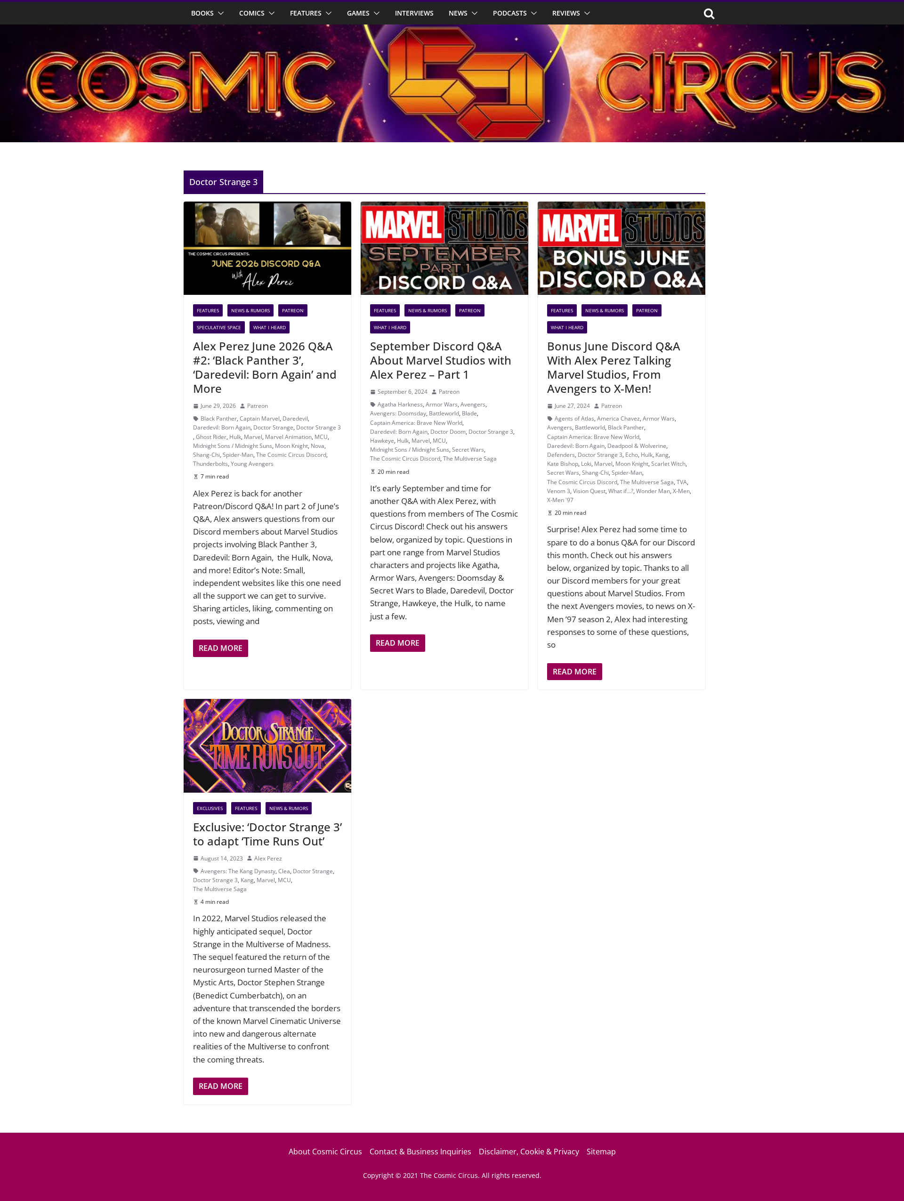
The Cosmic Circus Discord (291, 455)
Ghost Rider (211, 437)
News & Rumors (250, 310)
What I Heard (269, 327)
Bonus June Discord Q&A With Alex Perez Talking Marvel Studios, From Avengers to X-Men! (613, 367)
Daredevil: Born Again (221, 427)
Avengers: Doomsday (398, 413)
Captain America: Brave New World (416, 423)
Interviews (414, 12)
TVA (682, 482)
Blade (469, 413)
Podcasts (510, 12)
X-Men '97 (560, 500)
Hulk (235, 437)
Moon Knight (291, 446)
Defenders (561, 455)
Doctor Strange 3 (318, 427)
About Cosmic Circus (325, 1151)
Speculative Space (219, 327)
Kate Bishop (562, 464)
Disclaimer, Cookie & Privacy (529, 1151)
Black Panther (219, 418)
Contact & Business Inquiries (420, 1151)
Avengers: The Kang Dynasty (238, 871)
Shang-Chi (206, 455)
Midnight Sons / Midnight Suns (232, 446)
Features (306, 12)
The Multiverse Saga (470, 458)
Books (202, 12)
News (458, 12)
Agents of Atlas (574, 418)
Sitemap (601, 1151)
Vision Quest (589, 491)
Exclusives (210, 808)
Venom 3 (558, 491)
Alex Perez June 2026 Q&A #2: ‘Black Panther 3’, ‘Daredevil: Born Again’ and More (265, 367)
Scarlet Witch (668, 464)
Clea (284, 871)
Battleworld (444, 413)
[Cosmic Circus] (452, 30)
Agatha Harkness (400, 404)
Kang (662, 455)
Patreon (293, 310)
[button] (219, 13)
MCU (321, 437)
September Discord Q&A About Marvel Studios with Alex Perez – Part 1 (440, 360)
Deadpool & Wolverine (636, 446)
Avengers (472, 404)
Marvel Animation (288, 437)
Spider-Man (238, 455)
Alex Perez (268, 858)
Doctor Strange (273, 427)
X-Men (681, 491)
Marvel (253, 437)
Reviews (566, 12)
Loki (586, 464)
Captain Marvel (260, 418)
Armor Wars (442, 404)
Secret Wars (468, 450)
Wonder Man (653, 491)
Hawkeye (382, 441)
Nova (317, 446)
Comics (252, 12)
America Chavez (618, 418)
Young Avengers (252, 464)
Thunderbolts (210, 464)
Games (358, 12)
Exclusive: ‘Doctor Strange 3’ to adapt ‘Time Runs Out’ (267, 834)
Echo (631, 455)
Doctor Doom (448, 432)
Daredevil (295, 418)
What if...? (620, 491)
